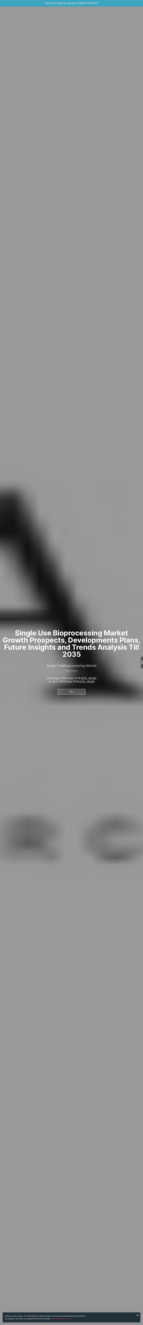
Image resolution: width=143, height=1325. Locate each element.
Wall (142, 662)
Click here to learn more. (61, 1319)
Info (72, 692)
